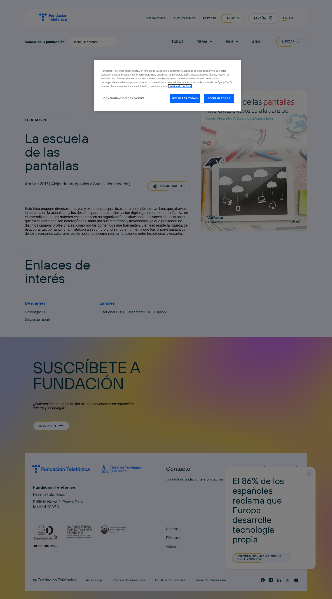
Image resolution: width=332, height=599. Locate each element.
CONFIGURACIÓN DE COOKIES (124, 98)
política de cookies (180, 86)
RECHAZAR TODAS (185, 98)
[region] (167, 85)
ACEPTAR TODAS (219, 98)
